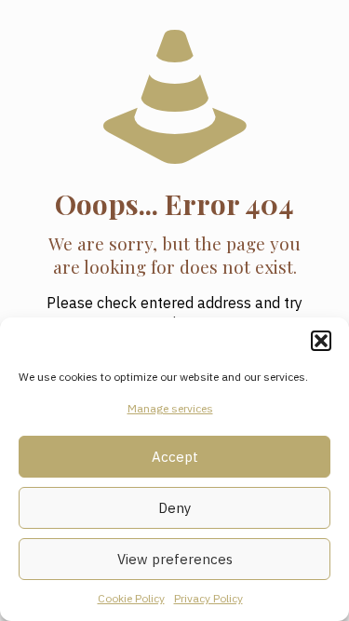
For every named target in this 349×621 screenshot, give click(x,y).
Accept (175, 457)
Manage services (170, 408)
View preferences (175, 559)
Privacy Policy (208, 598)
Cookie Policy (131, 598)
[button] (321, 340)
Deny (174, 508)
